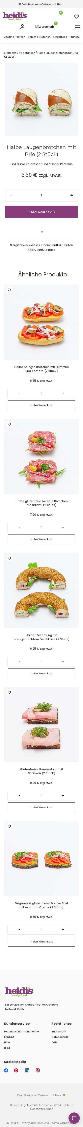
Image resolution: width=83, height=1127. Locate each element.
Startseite (10, 53)
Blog (7, 1048)
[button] (41, 1095)
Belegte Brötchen (39, 37)
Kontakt (9, 1037)
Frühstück (76, 37)
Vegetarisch (27, 53)
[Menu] (77, 27)
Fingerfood (60, 37)
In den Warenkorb (41, 212)
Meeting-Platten (14, 37)
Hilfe (7, 1042)
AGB (54, 1042)
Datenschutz (60, 1037)
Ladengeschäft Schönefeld (21, 1031)
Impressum (59, 1031)
